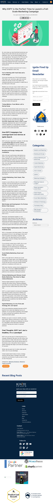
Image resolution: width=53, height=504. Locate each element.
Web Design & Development (37, 210)
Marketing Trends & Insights (39, 182)
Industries (24, 412)
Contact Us (45, 2)
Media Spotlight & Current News (38, 188)
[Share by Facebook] (23, 18)
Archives (35, 223)
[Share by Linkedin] (21, 18)
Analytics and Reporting (40, 150)
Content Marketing (38, 163)
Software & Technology (40, 201)
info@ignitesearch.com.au (23, 430)
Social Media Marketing (40, 198)
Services (15, 2)
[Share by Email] (28, 18)
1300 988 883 (20, 428)
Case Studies (25, 2)
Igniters (36, 174)
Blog (32, 2)
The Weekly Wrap (38, 205)
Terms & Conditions (26, 422)
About (36, 2)
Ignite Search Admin (20, 15)
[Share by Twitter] (26, 18)
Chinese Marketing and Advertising (40, 158)
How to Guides (37, 170)
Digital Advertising (38, 167)
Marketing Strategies (14, 361)
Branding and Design (39, 154)
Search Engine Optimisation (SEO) (39, 193)
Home (9, 2)
